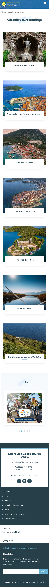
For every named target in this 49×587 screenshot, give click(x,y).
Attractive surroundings (16, 12)
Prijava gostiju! (7, 540)
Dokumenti (6, 528)
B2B (3, 536)
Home (4, 12)
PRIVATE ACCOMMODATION (15, 514)
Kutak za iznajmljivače (11, 532)
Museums (7, 501)
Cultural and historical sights (14, 505)
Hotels (6, 510)
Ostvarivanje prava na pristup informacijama (20, 548)
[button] (19, 431)
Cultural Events (9, 519)
